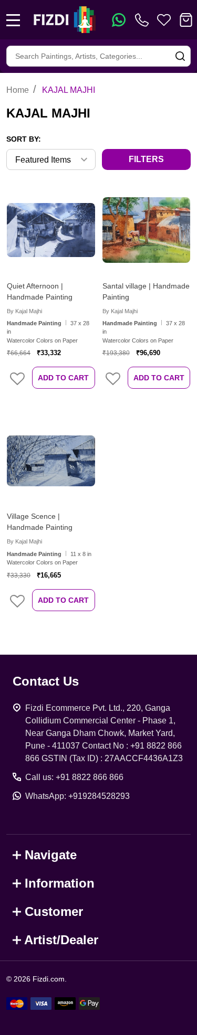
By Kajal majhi (24, 311)
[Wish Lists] (164, 20)
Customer (54, 911)
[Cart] (186, 20)
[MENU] (13, 20)
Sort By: (23, 139)
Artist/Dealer (61, 940)
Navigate (51, 855)
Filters (146, 159)
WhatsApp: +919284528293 (77, 796)
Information (60, 883)
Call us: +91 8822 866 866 (74, 777)
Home (17, 90)
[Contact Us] (144, 20)
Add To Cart (63, 378)
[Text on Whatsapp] (119, 20)
